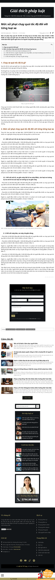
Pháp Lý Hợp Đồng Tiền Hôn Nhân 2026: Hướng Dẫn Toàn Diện (32, 379)
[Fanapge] (21, 560)
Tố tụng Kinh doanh (43, 527)
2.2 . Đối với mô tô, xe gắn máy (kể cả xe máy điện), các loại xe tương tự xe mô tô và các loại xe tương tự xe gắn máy (27, 53)
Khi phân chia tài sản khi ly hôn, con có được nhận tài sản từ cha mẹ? (30, 432)
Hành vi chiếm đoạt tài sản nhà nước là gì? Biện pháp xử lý (31, 360)
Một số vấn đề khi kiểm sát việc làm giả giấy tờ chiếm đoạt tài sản (30, 454)
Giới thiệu (41, 542)
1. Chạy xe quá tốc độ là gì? (10, 47)
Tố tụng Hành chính (43, 525)
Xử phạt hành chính (30, 329)
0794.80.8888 (14, 578)
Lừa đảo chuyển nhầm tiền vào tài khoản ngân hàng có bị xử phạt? (30, 459)
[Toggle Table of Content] (52, 45)
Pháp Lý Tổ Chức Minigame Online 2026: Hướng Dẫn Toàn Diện (33, 388)
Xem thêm (27, 398)
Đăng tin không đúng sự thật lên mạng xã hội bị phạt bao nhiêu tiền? (33, 369)
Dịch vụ (40, 545)
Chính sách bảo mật (32, 318)
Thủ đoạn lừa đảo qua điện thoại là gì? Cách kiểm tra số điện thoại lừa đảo (30, 468)
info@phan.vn (6, 551)
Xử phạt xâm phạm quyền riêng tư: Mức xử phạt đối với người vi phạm (33, 352)
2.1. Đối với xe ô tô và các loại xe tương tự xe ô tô (17, 51)
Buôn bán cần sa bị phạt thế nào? (30, 427)
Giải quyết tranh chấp (44, 532)
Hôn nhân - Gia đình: (11, 549)
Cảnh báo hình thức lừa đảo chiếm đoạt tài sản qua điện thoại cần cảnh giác (30, 464)
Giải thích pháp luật (6, 33)
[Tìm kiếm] (37, 406)
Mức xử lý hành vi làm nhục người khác (26, 343)
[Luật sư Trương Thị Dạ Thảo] (27, 488)
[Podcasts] (34, 560)
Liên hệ (40, 555)
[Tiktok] (30, 560)
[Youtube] (25, 560)
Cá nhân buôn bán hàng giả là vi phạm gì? (30, 423)
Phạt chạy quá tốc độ (10, 329)
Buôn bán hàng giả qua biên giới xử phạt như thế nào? (30, 437)
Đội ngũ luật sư (42, 547)
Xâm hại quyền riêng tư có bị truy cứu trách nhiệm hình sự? (30, 418)
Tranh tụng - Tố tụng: (11, 547)
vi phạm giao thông (21, 329)
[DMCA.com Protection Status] (17, 529)
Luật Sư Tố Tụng (22, 566)
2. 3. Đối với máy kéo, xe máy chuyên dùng (16, 56)
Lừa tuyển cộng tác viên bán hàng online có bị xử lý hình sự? (30, 450)
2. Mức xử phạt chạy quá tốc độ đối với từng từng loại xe (19, 49)
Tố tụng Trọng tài (43, 530)
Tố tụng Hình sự (42, 519)
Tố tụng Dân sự (42, 522)
